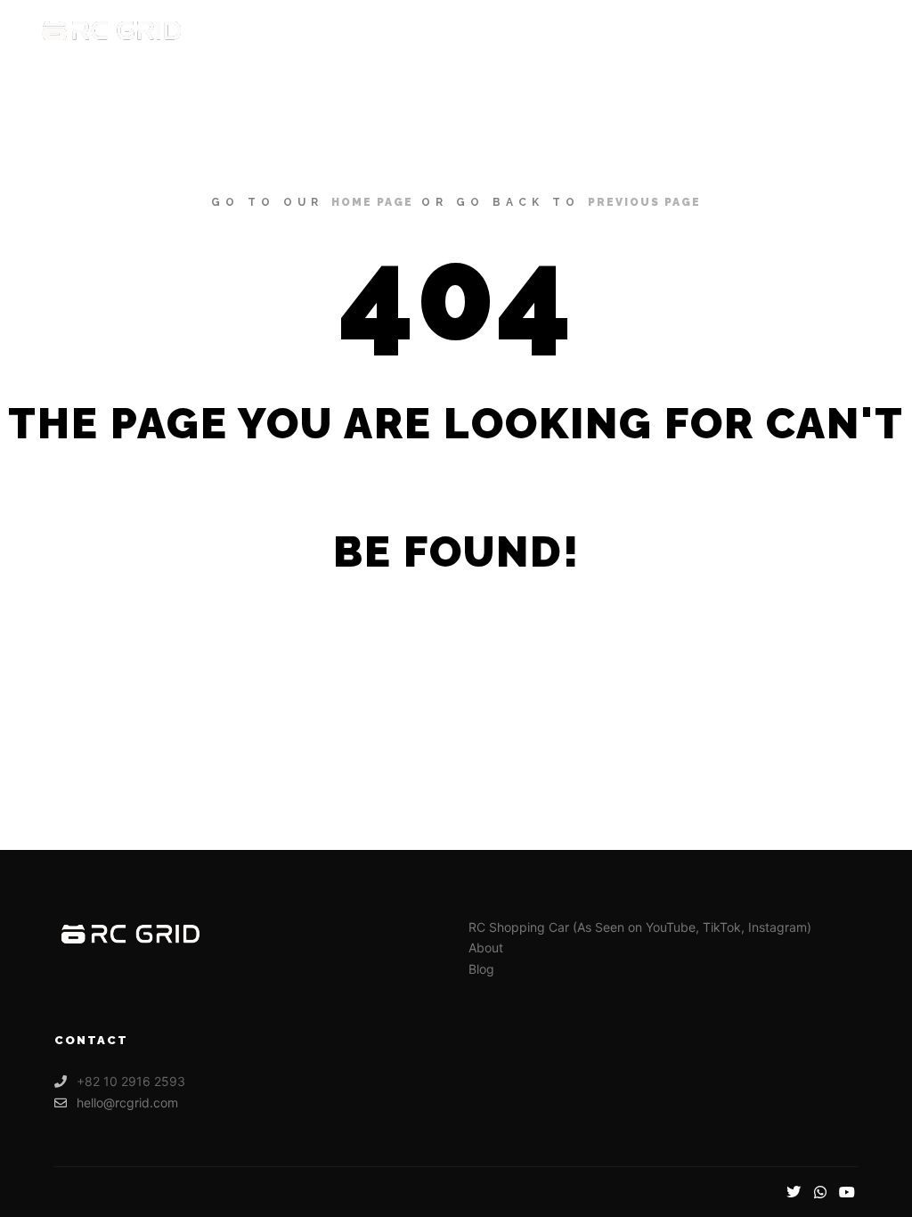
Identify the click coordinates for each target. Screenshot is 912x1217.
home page (372, 202)
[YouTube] (847, 1192)
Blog (481, 968)
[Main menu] (847, 31)
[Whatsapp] (820, 1192)
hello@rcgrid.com (127, 1102)
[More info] (815, 31)
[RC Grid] (112, 31)
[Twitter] (793, 1192)
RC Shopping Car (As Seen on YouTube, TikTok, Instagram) (639, 927)
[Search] (783, 31)
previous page (644, 202)
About (485, 947)
